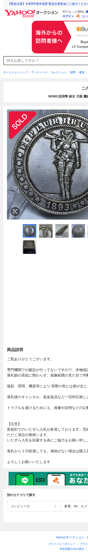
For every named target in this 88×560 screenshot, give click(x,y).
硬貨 (82, 72)
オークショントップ (15, 72)
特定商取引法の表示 (72, 549)
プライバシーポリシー (61, 544)
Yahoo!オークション (70, 537)
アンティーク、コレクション (49, 72)
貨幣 (73, 72)
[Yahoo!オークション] (31, 11)
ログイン (68, 16)
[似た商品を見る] (15, 211)
